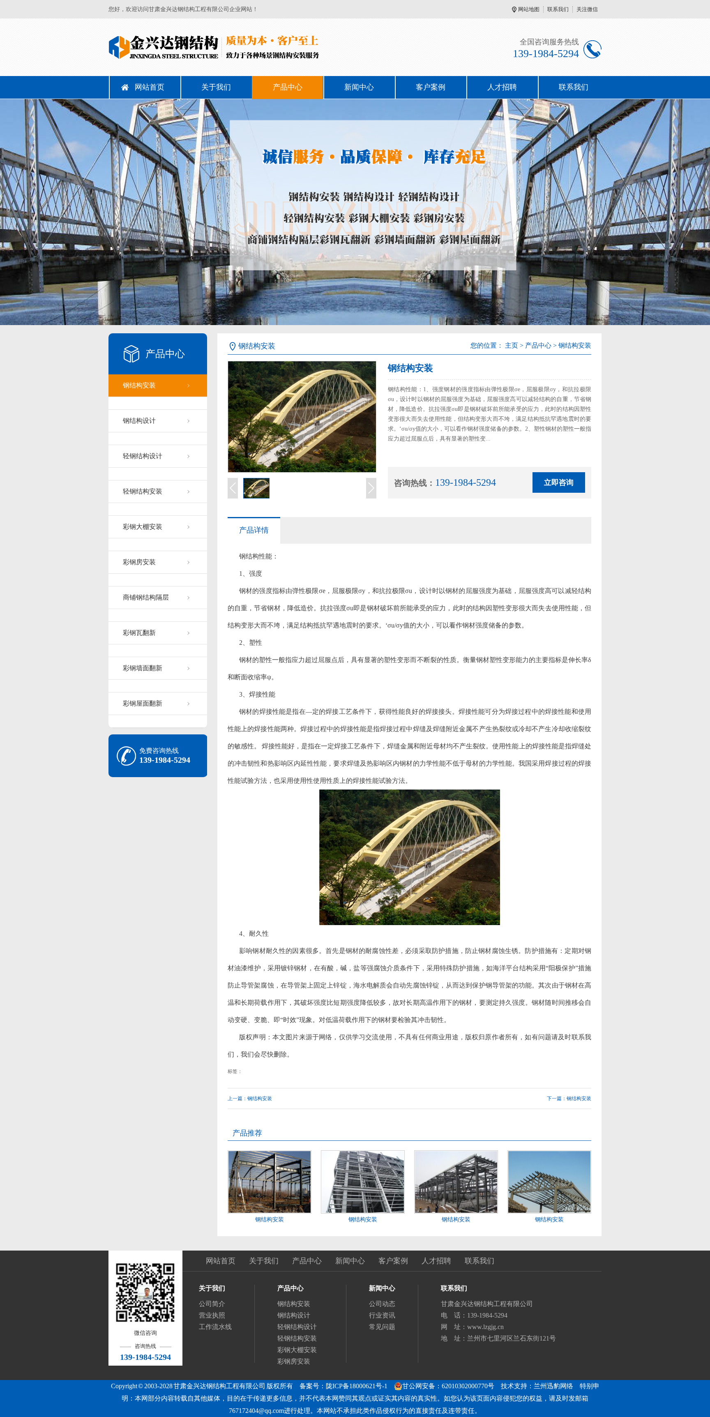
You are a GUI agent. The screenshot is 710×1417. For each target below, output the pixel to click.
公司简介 (212, 1303)
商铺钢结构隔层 (146, 597)
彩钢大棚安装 (142, 526)
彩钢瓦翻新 (139, 632)
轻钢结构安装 (142, 491)
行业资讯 (382, 1315)
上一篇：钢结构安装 (250, 1098)
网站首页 (149, 87)
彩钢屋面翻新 (142, 703)
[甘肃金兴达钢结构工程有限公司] (231, 47)
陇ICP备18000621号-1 (356, 1385)
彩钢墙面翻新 (142, 668)
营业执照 (212, 1315)
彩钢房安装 (139, 561)
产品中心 (287, 87)
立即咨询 (559, 482)
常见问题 (382, 1326)
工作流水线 (215, 1326)
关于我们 (216, 87)
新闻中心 (359, 87)
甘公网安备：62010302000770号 (448, 1385)
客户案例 (430, 87)
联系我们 (558, 9)
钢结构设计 (139, 420)
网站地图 (528, 9)
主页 (511, 345)
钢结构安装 (139, 385)
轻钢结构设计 (142, 455)
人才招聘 (502, 87)
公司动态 (382, 1303)
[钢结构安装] (269, 1182)
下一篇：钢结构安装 (569, 1098)
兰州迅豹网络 (553, 1385)
